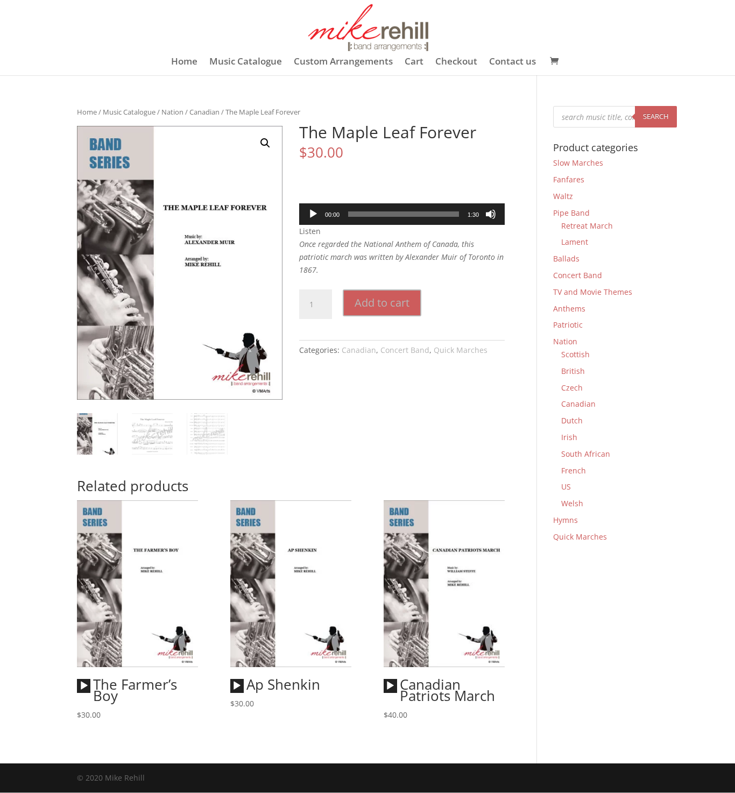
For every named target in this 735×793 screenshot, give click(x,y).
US (566, 487)
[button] (265, 143)
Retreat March (587, 226)
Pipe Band (571, 213)
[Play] (313, 214)
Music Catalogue (245, 62)
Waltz (563, 196)
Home (184, 62)
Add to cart (382, 302)
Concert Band (404, 350)
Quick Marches (460, 350)
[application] (402, 214)
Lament (574, 242)
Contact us (512, 62)
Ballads (566, 258)
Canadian (204, 112)
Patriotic (568, 325)
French (573, 470)
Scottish (575, 354)
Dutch (572, 420)
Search (656, 116)
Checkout (456, 62)
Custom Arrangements (343, 62)
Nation (172, 112)
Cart (414, 62)
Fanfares (568, 179)
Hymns (565, 520)
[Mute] (490, 214)
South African (585, 454)
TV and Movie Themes (592, 292)
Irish (569, 437)
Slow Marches (578, 163)
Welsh (572, 503)
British (573, 371)
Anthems (569, 308)
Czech (572, 388)
